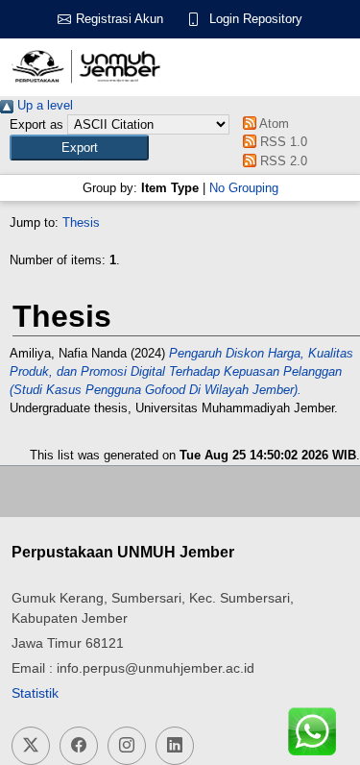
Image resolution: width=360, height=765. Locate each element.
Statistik (35, 693)
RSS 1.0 (281, 142)
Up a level (43, 105)
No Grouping (243, 188)
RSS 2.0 (281, 161)
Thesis (81, 222)
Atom (272, 123)
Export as (36, 124)
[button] (79, 147)
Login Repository (255, 19)
